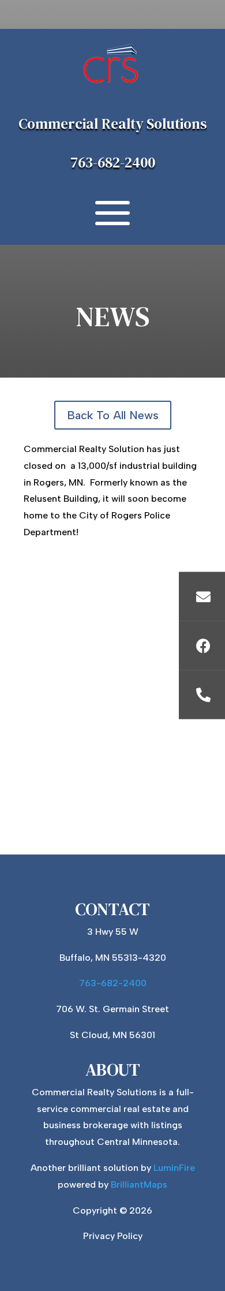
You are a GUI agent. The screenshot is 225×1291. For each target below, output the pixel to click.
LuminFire (174, 1167)
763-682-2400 (112, 162)
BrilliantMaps (139, 1184)
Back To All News (113, 415)
